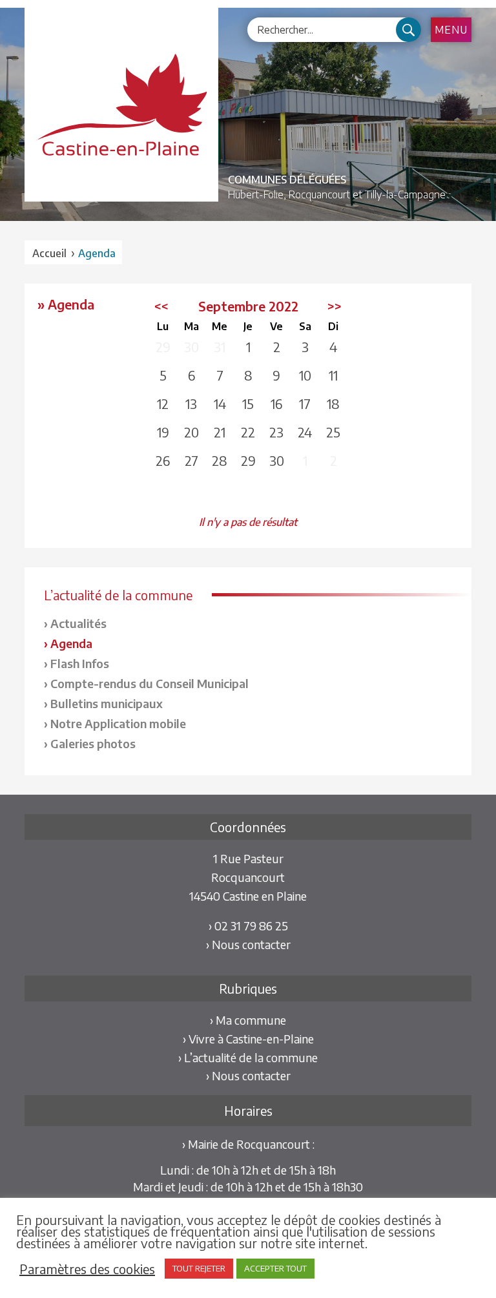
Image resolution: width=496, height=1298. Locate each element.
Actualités (78, 623)
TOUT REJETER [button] (198, 1268)
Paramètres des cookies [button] (87, 1269)
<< (161, 306)
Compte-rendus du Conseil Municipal (149, 683)
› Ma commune (248, 1019)
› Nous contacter (248, 944)
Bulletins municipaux (106, 703)
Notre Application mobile (118, 723)
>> (334, 306)
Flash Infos (79, 663)
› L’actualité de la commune (248, 1057)
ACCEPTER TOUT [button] (275, 1268)
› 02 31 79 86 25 (248, 925)
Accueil (49, 253)
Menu (451, 29)
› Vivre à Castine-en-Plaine (248, 1038)
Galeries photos (93, 743)
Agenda (71, 643)
